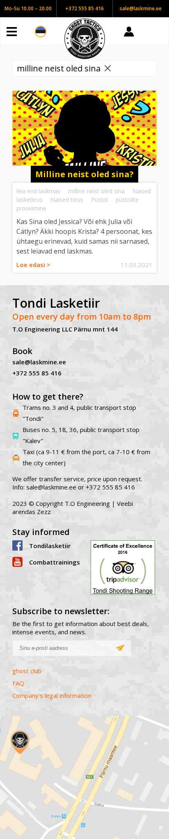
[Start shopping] (156, 31)
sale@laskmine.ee (141, 8)
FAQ (18, 683)
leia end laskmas (38, 191)
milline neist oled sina (96, 191)
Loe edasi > (33, 265)
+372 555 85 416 (84, 8)
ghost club (26, 671)
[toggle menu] (21, 32)
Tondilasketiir (50, 546)
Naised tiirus (66, 199)
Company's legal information (51, 695)
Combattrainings (53, 562)
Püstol (99, 199)
